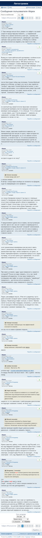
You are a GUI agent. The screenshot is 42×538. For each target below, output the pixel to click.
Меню (4, 7)
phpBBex (10, 536)
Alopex (4, 21)
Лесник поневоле (9, 358)
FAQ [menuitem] (10, 7)
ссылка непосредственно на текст (22, 370)
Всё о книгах (9, 24)
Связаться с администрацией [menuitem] (28, 533)
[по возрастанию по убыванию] (18, 522)
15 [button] (37, 18)
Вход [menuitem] (39, 7)
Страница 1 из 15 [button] (19, 18)
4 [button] (29, 18)
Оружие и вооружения (12, 49)
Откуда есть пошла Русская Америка (15, 76)
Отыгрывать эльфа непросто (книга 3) (15, 101)
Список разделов (6, 533)
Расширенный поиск (22, 14)
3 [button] (27, 18)
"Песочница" (9, 75)
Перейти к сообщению (33, 43)
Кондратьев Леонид (11, 99)
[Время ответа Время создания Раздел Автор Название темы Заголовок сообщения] (21, 519)
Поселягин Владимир (12, 382)
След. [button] (39, 18)
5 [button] (32, 18)
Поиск (19, 14)
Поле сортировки (21, 514)
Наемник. (7, 383)
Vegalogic (27, 536)
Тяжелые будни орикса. (11, 217)
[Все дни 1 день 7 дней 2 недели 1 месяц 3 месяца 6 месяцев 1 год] (21, 517)
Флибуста (7, 26)
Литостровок (21, 3)
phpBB (18, 536)
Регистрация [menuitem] (31, 7)
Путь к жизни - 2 (9, 125)
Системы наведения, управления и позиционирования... (13, 51)
